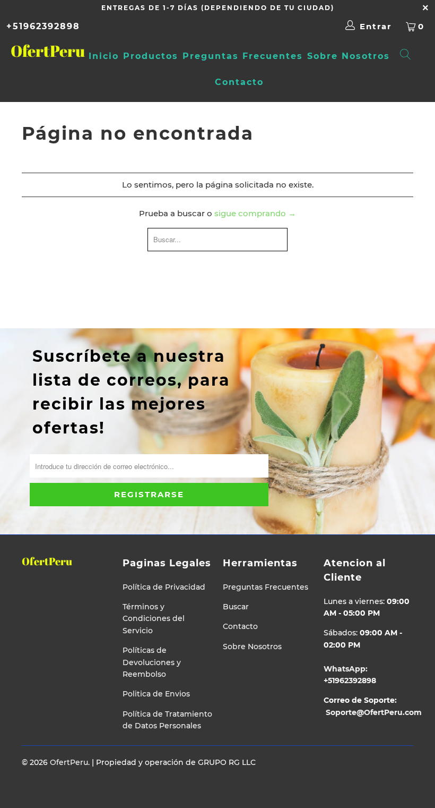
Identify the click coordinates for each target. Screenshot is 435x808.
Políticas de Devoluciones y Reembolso (152, 662)
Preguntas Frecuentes (242, 56)
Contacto (239, 82)
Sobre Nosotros (348, 56)
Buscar (236, 606)
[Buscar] (406, 55)
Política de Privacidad (164, 587)
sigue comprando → (255, 213)
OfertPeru (40, 51)
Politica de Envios (156, 694)
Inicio (104, 56)
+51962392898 (43, 26)
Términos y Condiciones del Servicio (154, 618)
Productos (150, 56)
